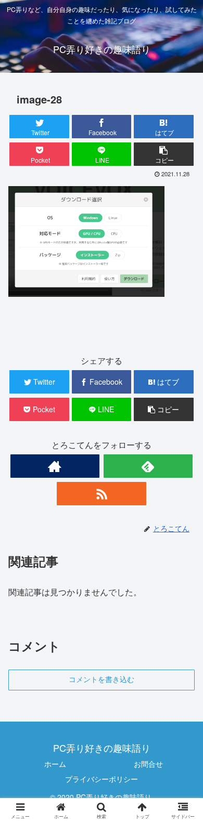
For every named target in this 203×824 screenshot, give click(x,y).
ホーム (55, 763)
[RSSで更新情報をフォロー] (101, 493)
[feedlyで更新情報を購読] (148, 466)
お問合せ (148, 763)
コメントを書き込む (101, 679)
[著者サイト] (55, 466)
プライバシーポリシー (101, 779)
